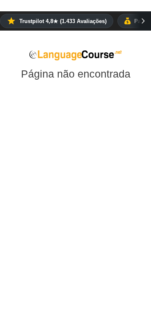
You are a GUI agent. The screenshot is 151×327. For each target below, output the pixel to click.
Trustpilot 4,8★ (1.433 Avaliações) (63, 21)
